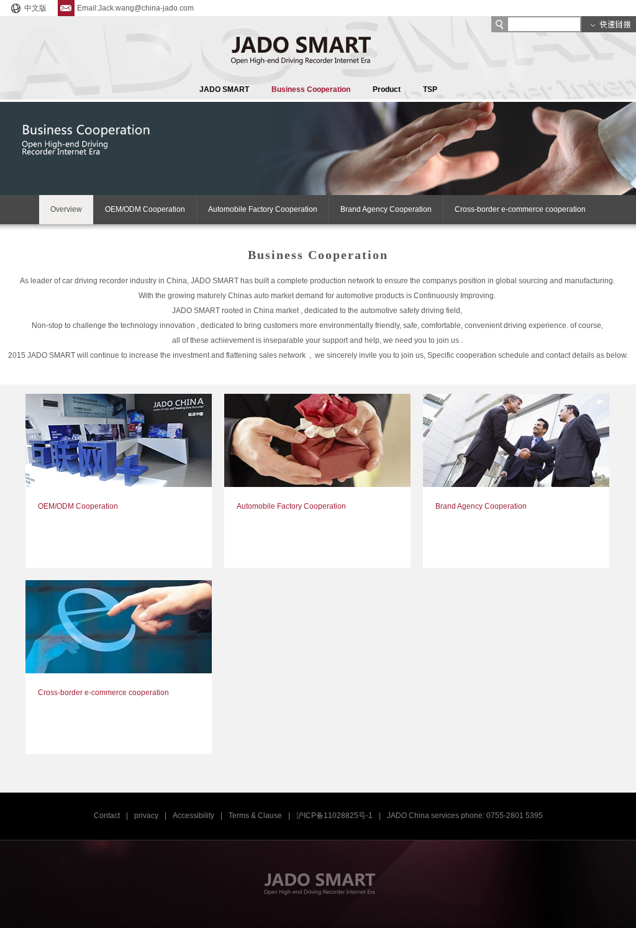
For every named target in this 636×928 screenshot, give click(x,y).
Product (387, 89)
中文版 (35, 8)
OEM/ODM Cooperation (145, 209)
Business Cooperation (310, 89)
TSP (430, 89)
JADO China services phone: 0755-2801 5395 (465, 815)
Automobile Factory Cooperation (262, 209)
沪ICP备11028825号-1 (334, 815)
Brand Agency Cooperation (386, 209)
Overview (66, 209)
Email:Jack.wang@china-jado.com (135, 8)
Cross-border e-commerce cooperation (520, 209)
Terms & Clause (255, 815)
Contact (107, 815)
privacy (146, 815)
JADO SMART (224, 89)
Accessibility (193, 815)
